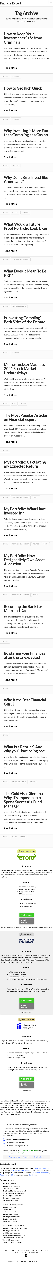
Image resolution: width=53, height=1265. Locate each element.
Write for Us (32, 1250)
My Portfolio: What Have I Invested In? (26, 510)
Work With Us (18, 1250)
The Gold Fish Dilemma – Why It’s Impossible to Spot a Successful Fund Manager (25, 799)
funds (14, 837)
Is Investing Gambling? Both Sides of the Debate (24, 319)
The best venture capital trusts (13, 1226)
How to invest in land (10, 1207)
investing (15, 76)
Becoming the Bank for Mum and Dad (23, 608)
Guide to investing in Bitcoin (13, 1238)
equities (15, 212)
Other (13, 1175)
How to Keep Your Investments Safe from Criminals (23, 38)
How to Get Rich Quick (23, 88)
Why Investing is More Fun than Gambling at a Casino (26, 132)
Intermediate (45, 1173)
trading (23, 404)
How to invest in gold (10, 1214)
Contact (44, 1250)
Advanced (3, 1175)
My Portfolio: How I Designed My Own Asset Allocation (24, 559)
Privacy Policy (20, 1252)
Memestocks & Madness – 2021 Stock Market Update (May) (26, 368)
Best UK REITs (8, 1209)
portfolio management (20, 259)
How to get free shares (11, 1231)
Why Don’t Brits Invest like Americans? (26, 179)
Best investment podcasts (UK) (14, 1235)
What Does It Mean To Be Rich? (25, 273)
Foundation (36, 1173)
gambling (15, 165)
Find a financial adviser (11, 1212)
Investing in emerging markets (13, 1193)
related (36, 544)
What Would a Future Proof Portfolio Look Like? (25, 226)
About (7, 1250)
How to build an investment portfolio (15, 1191)
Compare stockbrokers (11, 1189)
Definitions (32, 1175)
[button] (51, 2)
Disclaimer (34, 1252)
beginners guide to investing (20, 1170)
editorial (5, 76)
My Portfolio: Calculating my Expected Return (25, 464)
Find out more (14, 1157)
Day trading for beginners (12, 1196)
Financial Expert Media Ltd (29, 1261)
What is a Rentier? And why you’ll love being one (24, 748)
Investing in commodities (11, 1217)
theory (35, 497)
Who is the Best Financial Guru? (25, 702)
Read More (10, 67)
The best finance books (11, 1200)
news (14, 404)
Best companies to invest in (12, 1242)
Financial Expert (10, 3)
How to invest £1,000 (10, 1219)
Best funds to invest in (10, 1221)
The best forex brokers (11, 1240)
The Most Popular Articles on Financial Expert (25, 417)
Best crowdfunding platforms (13, 1205)
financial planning (19, 306)
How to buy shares (9, 1184)
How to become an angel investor (15, 1228)
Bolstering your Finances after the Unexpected (24, 655)
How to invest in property (11, 1186)
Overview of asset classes (12, 1198)
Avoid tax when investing (11, 1233)
